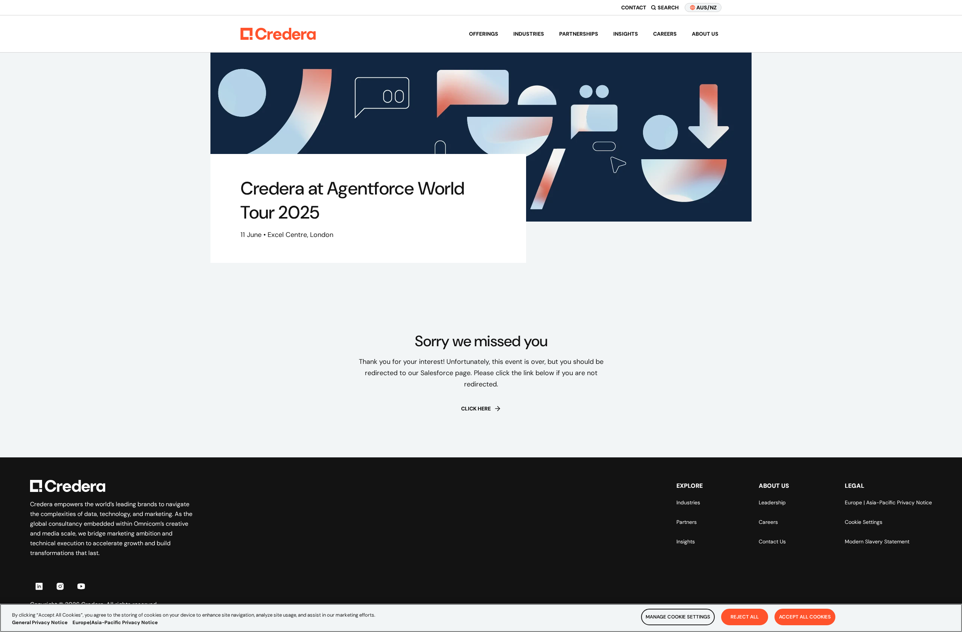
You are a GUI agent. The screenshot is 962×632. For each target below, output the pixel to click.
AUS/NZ (706, 7)
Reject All (745, 617)
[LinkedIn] (39, 586)
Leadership (772, 502)
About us (705, 33)
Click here (476, 408)
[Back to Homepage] (278, 34)
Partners (686, 522)
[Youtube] (81, 586)
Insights (625, 33)
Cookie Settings (863, 522)
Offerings (483, 33)
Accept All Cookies (805, 617)
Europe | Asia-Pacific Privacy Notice (888, 502)
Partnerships (578, 33)
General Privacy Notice (40, 622)
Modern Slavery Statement (877, 541)
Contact (633, 7)
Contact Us (772, 541)
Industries (528, 33)
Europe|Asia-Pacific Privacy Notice (115, 622)
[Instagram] (60, 586)
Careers (665, 33)
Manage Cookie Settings (678, 617)
